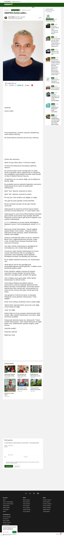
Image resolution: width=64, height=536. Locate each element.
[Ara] (5, 10)
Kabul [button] (14, 532)
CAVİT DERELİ (11, 17)
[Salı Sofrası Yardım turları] (10, 388)
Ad (5, 456)
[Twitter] (30, 493)
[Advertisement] (23, 97)
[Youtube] (38, 493)
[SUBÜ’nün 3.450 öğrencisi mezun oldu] (53, 52)
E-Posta (26, 456)
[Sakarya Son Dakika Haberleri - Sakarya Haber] (8, 4)
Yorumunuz (11, 445)
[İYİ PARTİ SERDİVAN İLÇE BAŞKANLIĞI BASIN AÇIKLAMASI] (53, 108)
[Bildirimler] (8, 10)
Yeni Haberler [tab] (49, 11)
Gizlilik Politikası (6, 532)
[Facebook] (26, 493)
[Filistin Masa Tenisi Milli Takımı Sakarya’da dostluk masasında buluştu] (23, 388)
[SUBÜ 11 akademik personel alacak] (53, 88)
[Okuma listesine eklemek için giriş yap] (32, 85)
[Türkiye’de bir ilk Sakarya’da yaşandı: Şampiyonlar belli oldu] (36, 388)
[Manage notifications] (61, 533)
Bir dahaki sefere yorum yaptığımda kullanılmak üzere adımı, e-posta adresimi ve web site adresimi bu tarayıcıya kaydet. (22, 462)
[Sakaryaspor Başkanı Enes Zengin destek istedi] (10, 371)
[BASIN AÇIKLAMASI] (53, 18)
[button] (19, 10)
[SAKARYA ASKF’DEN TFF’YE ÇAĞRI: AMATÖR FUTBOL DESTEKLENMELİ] (53, 96)
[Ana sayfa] (5, 7)
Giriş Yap (17, 466)
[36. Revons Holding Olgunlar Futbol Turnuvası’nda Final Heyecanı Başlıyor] (53, 29)
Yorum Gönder (9, 466)
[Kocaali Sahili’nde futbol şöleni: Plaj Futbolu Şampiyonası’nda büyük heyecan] (23, 371)
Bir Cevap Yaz (9, 440)
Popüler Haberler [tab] (49, 9)
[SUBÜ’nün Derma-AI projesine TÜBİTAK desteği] (53, 80)
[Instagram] (34, 493)
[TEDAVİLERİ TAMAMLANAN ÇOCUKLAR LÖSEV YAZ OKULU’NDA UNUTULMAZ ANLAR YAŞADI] (53, 119)
